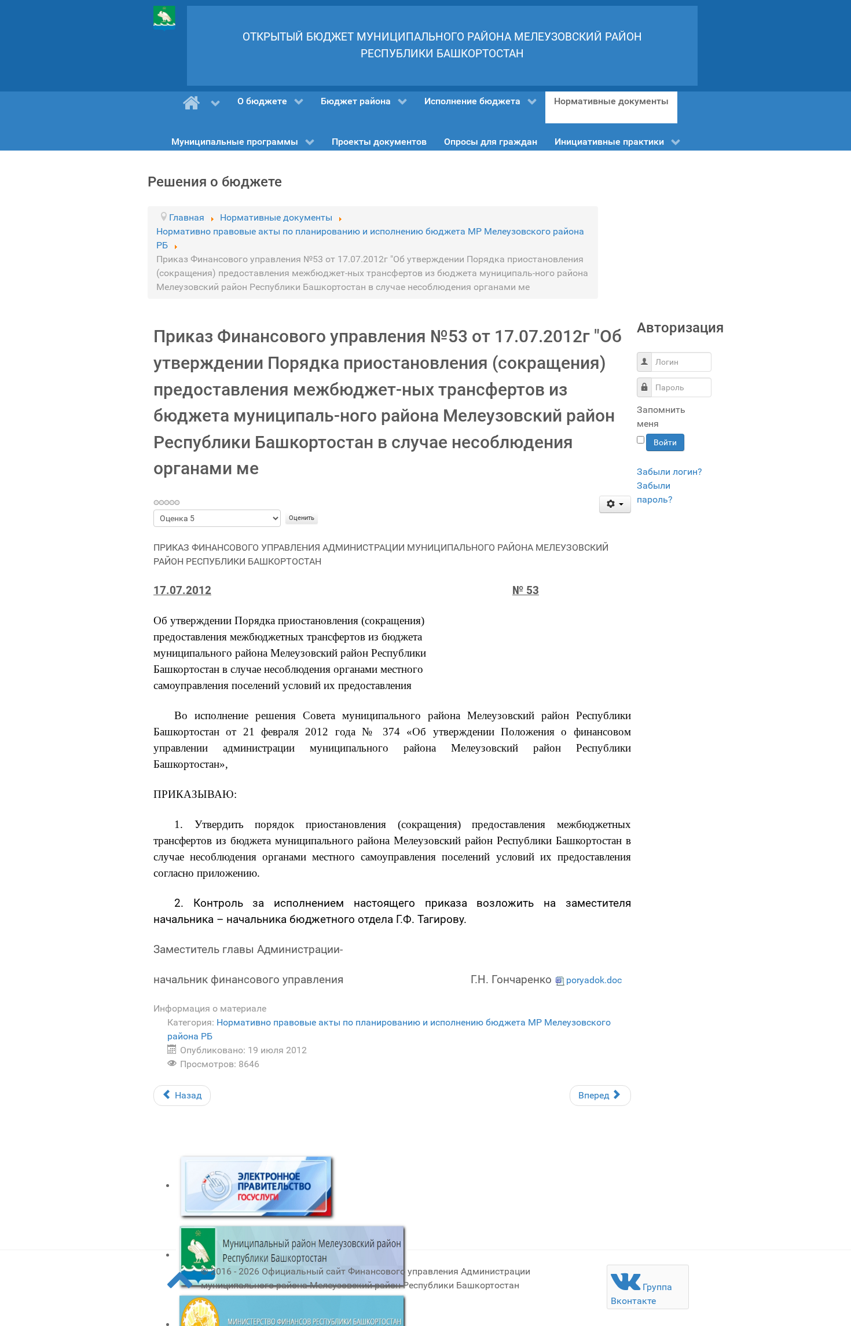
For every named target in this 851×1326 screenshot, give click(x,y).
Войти (665, 442)
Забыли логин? (669, 471)
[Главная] (201, 103)
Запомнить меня (661, 416)
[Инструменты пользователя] (615, 504)
